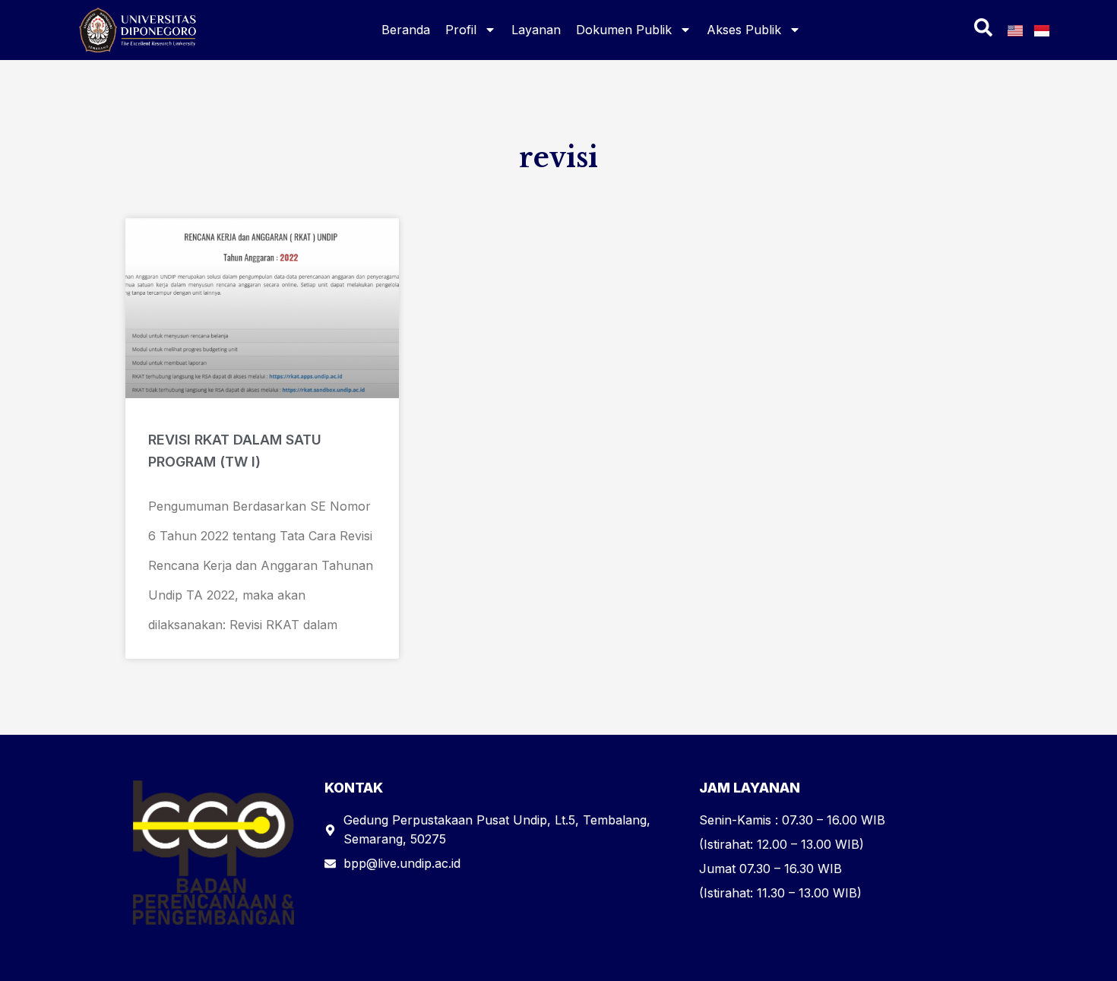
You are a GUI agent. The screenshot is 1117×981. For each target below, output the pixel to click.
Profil (460, 29)
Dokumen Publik (624, 29)
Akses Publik (744, 29)
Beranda (405, 29)
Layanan (536, 29)
